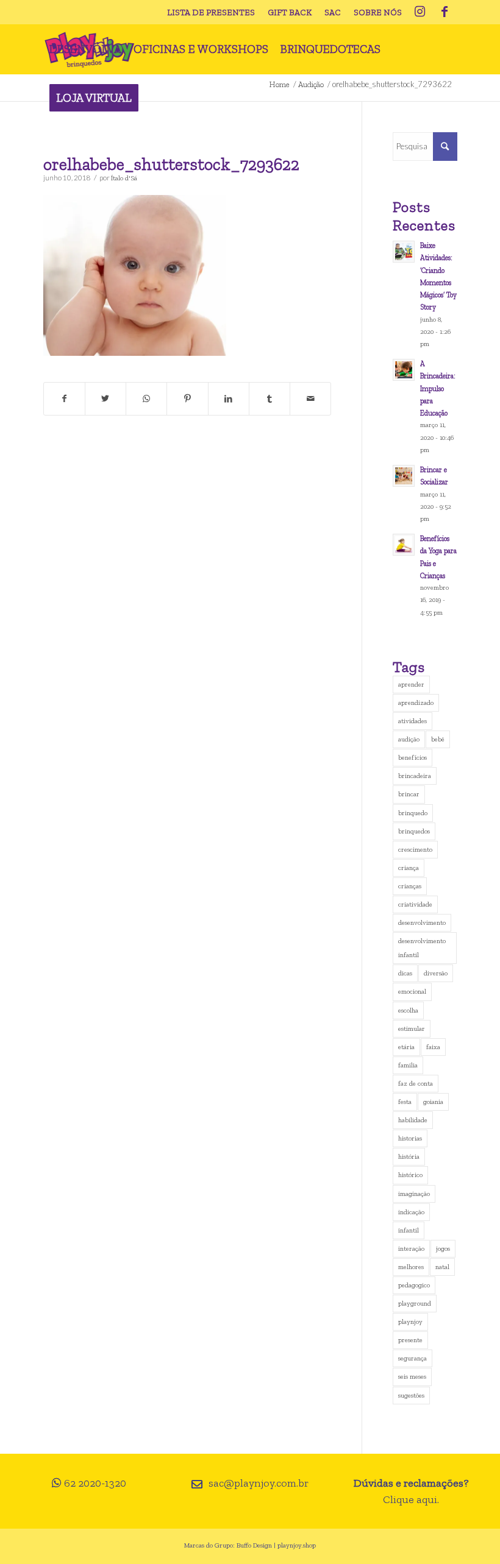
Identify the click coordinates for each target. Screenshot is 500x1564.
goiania (433, 1102)
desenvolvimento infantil (422, 948)
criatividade (415, 904)
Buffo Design (254, 1545)
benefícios (412, 758)
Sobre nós (378, 12)
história (409, 1157)
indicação (411, 1212)
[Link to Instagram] (420, 12)
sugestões (411, 1395)
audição (409, 739)
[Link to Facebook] (444, 12)
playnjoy (410, 1322)
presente (410, 1340)
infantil (408, 1230)
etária (406, 1047)
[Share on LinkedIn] (229, 399)
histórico (410, 1175)
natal (442, 1267)
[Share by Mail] (310, 399)
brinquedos (414, 831)
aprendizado (416, 703)
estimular (411, 1029)
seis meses (412, 1377)
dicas (405, 973)
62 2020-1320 (95, 1483)
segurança (412, 1358)
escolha (408, 1010)
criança (408, 868)
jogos (443, 1249)
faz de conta (415, 1084)
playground (414, 1303)
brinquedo (412, 813)
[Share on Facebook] (64, 399)
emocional (412, 992)
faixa (433, 1047)
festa (405, 1102)
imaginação (414, 1194)
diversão (436, 973)
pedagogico (414, 1285)
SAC (332, 12)
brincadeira (414, 776)
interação (411, 1249)
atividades (412, 721)
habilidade (412, 1120)
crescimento (415, 850)
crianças (409, 886)
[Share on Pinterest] (187, 399)
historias (410, 1138)
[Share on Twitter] (105, 399)
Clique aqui (410, 1499)
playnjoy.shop (296, 1545)
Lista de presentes (211, 12)
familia (408, 1065)
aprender (411, 684)
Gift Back (290, 12)
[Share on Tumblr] (269, 399)
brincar (409, 794)
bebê (438, 739)
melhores (411, 1267)
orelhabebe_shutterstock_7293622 (171, 164)
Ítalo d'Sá (124, 178)
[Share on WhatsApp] (146, 399)
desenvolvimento (422, 923)
